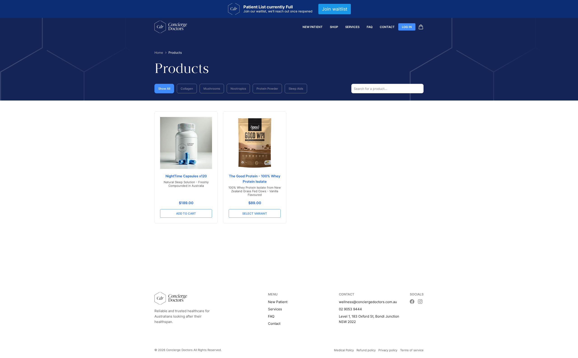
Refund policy (366, 350)
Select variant (254, 213)
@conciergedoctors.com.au (375, 302)
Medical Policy (344, 350)
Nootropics (238, 88)
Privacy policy (387, 350)
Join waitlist (334, 9)
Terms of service (412, 350)
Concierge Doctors (179, 350)
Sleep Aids (296, 88)
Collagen (187, 88)
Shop (334, 27)
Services (352, 27)
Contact (387, 27)
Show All (164, 88)
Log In (407, 27)
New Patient (313, 27)
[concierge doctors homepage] (170, 27)
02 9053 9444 (350, 309)
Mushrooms (211, 88)
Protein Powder (267, 88)
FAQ (370, 27)
